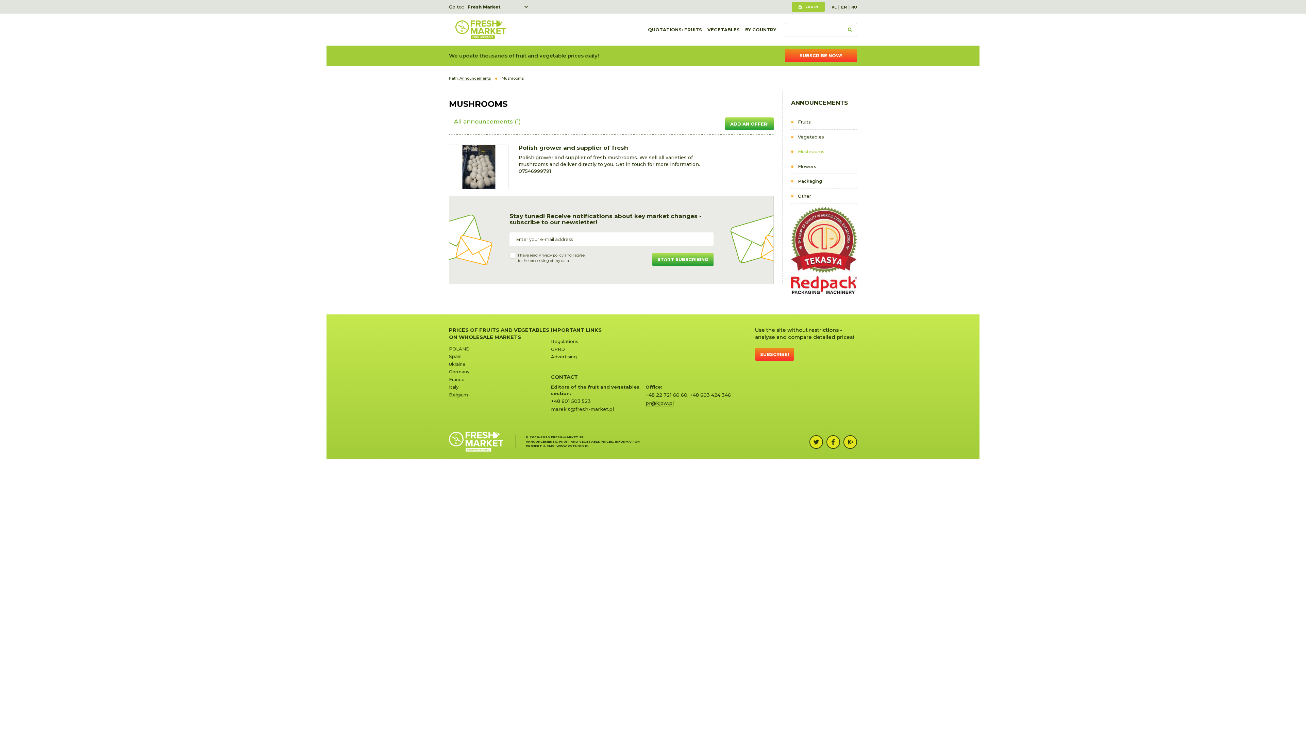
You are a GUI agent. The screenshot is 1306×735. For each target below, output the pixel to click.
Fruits (804, 122)
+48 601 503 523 (571, 401)
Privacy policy (551, 255)
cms (550, 446)
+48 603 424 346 (710, 395)
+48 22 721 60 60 (666, 395)
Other (804, 196)
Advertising (564, 356)
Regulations (564, 341)
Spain (455, 356)
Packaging (810, 181)
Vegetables (723, 29)
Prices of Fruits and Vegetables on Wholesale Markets (499, 333)
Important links (576, 330)
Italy (453, 387)
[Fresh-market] (480, 29)
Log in (811, 7)
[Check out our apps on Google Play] (850, 442)
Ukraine (457, 364)
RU (854, 7)
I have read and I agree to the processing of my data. (551, 258)
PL (834, 7)
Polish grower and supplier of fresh (573, 147)
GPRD (558, 349)
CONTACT (564, 377)
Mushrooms (811, 151)
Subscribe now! (821, 55)
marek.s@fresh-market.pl (582, 409)
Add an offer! (749, 124)
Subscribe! (774, 354)
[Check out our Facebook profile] (833, 442)
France (457, 379)
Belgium (458, 394)
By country (760, 29)
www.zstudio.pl (572, 446)
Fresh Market (484, 7)
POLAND (459, 349)
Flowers (807, 166)
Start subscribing (682, 259)
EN (844, 7)
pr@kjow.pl (660, 403)
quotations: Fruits (675, 29)
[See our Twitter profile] (816, 442)
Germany (459, 371)
